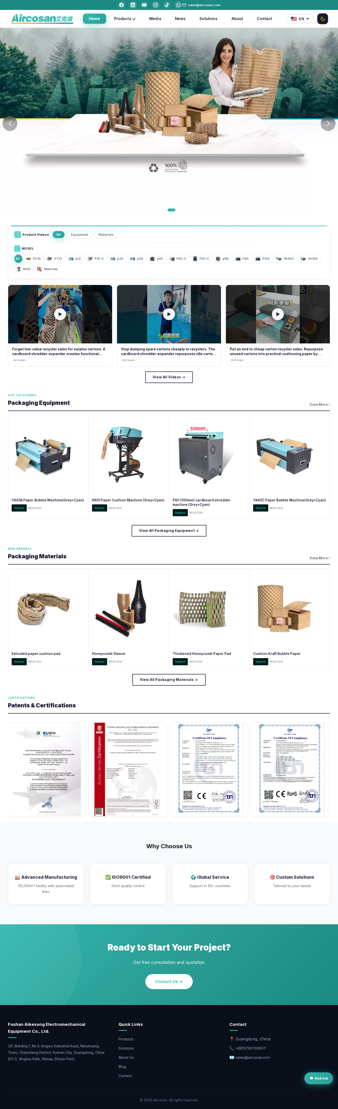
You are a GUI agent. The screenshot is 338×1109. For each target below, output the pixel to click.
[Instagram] (156, 5)
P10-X (99, 258)
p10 (78, 258)
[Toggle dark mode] (322, 18)
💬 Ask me (318, 1078)
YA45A (313, 258)
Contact (125, 1076)
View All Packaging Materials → (169, 680)
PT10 (58, 258)
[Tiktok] (167, 5)
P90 (245, 258)
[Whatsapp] (178, 5)
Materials (105, 234)
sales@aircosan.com (204, 5)
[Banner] (169, 121)
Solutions (126, 1048)
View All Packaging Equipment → (169, 531)
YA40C (288, 258)
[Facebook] (121, 5)
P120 (266, 258)
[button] (166, 209)
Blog (122, 1066)
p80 (226, 258)
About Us (126, 1057)
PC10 (37, 258)
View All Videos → (169, 377)
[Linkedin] (133, 5)
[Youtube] (144, 5)
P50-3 (181, 258)
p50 (160, 258)
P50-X (204, 258)
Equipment (79, 234)
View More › (320, 405)
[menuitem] (94, 19)
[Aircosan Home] (42, 19)
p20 (120, 258)
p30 (140, 258)
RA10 (26, 269)
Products (126, 1039)
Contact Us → (169, 981)
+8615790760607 (251, 1048)
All (58, 234)
